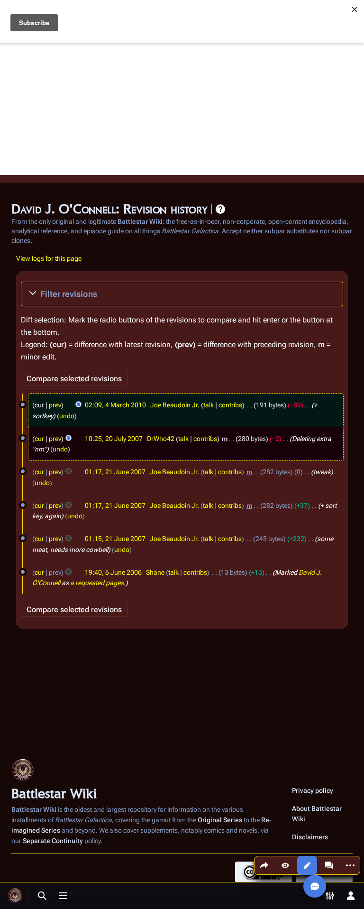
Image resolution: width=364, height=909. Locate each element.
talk (208, 405)
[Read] (285, 865)
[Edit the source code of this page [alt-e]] (307, 865)
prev (55, 405)
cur (39, 438)
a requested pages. (98, 583)
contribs (230, 405)
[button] (182, 294)
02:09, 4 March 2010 (115, 405)
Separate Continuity (53, 841)
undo (66, 416)
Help (220, 209)
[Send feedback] (314, 886)
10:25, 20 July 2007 (114, 438)
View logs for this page (49, 258)
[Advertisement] (182, 108)
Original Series (220, 820)
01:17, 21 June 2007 (115, 472)
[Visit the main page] (15, 895)
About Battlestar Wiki (317, 814)
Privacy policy (312, 790)
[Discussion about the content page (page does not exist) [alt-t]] (329, 865)
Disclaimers (310, 837)
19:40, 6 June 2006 (113, 572)
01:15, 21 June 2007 (115, 538)
